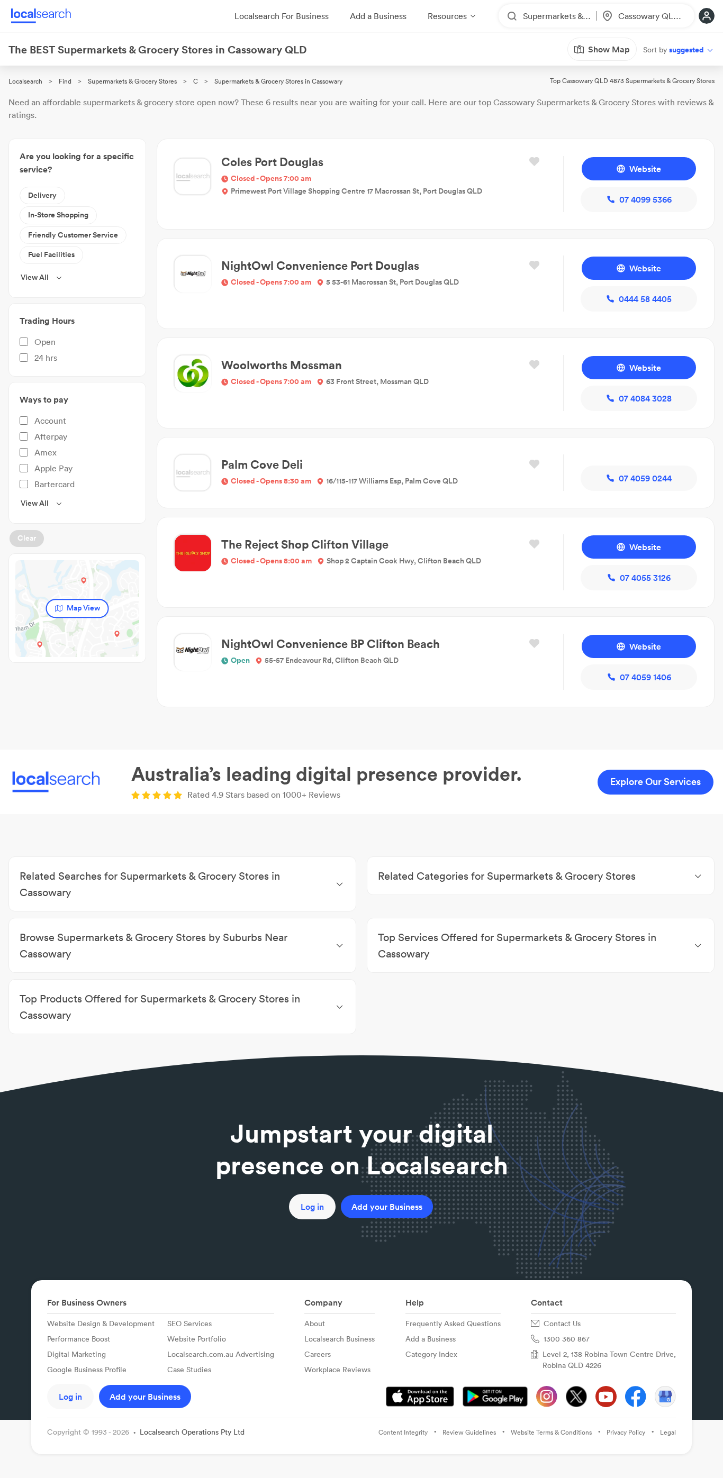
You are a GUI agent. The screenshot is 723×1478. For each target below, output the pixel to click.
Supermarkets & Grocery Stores (132, 81)
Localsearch (25, 81)
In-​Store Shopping (58, 215)
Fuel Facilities (51, 254)
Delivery (42, 195)
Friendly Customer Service (73, 235)
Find (65, 81)
